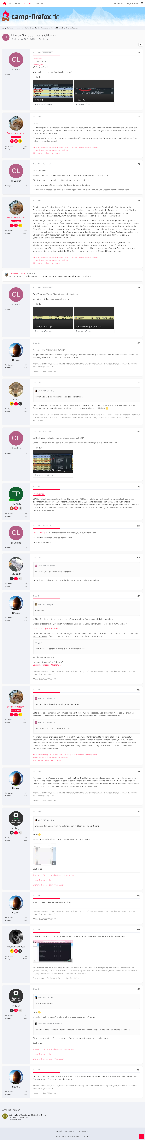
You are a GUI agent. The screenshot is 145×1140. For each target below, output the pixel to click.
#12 (138, 596)
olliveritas (18, 39)
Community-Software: (72, 1136)
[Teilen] (140, 44)
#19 (138, 1070)
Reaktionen (9, 146)
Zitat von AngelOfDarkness (50, 1023)
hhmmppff (12, 1117)
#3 (139, 164)
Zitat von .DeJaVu (46, 391)
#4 (139, 200)
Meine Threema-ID (41, 880)
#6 (139, 343)
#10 (138, 526)
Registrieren (132, 3)
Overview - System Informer (46, 628)
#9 (139, 487)
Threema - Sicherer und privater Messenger (53, 875)
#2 (139, 116)
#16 (138, 895)
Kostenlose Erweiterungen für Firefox (50, 150)
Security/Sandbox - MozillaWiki (47, 665)
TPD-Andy (40, 533)
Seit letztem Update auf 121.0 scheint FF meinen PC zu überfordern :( (40, 1115)
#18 (138, 989)
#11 (138, 557)
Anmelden (118, 3)
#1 (139, 52)
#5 (139, 287)
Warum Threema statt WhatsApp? (48, 885)
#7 (139, 382)
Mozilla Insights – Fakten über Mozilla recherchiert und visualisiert (65, 147)
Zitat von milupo (45, 604)
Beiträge (7, 74)
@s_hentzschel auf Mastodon (46, 153)
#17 (138, 930)
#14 (138, 771)
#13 (138, 690)
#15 (138, 811)
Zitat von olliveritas (46, 566)
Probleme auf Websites (49, 276)
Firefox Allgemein (73, 276)
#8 (139, 431)
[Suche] (142, 3)
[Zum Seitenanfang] (141, 1136)
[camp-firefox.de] (72, 16)
